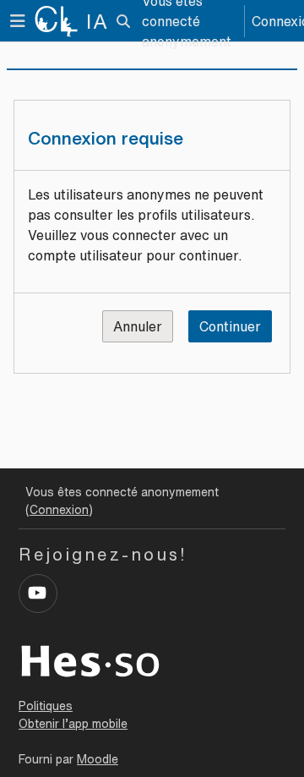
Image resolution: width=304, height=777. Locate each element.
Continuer (230, 326)
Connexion (59, 510)
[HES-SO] (90, 659)
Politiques (46, 706)
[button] (123, 21)
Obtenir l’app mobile (73, 724)
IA (97, 21)
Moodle (97, 759)
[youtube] (38, 593)
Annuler (137, 326)
